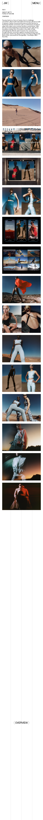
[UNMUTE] (21, 112)
